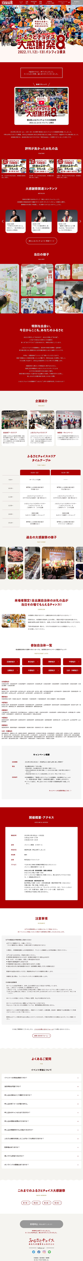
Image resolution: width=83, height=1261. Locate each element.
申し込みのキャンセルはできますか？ (17, 1112)
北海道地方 (11, 662)
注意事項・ (50, 2)
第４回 (57, 1203)
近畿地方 (11, 670)
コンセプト (21, 2)
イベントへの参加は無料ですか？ (15, 1078)
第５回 (46, 1203)
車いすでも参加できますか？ (14, 1156)
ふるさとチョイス (63, 2)
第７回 (25, 1203)
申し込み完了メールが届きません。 (16, 1104)
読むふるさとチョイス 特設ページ (41, 241)
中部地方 (72, 662)
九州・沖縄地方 (72, 670)
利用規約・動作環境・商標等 (41, 1258)
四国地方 (51, 670)
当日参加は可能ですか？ (12, 1086)
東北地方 (31, 662)
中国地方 (31, 670)
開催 (40, 2)
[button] (3, 221)
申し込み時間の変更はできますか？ (16, 1121)
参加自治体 (34, 2)
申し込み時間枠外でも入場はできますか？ (18, 1130)
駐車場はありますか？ (12, 1147)
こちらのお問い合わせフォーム (43, 1029)
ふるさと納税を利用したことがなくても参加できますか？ (24, 1138)
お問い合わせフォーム (41, 1036)
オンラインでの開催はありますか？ (16, 1165)
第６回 (36, 1203)
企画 (27, 2)
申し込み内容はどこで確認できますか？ (18, 1095)
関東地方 (51, 662)
